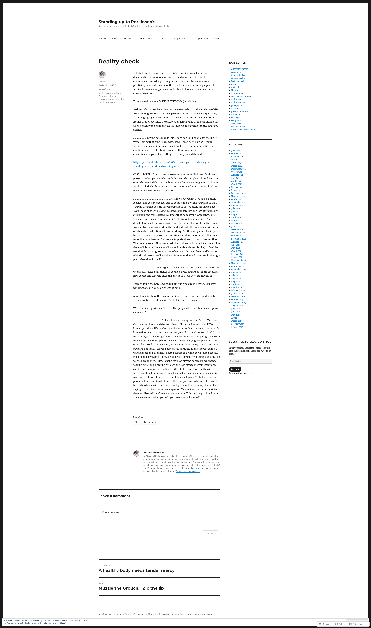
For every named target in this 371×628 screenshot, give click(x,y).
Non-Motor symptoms (241, 96)
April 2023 (236, 181)
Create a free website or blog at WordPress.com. (148, 614)
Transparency (200, 38)
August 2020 (237, 272)
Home (102, 38)
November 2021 (238, 233)
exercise (235, 84)
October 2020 (237, 266)
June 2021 (235, 245)
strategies (235, 117)
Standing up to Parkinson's (127, 21)
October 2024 (237, 153)
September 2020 (238, 269)
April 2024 (236, 163)
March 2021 (236, 251)
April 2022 (236, 217)
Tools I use (236, 124)
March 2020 (236, 287)
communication (238, 78)
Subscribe (235, 369)
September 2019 (238, 302)
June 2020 (236, 278)
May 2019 (235, 315)
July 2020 (235, 275)
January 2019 (237, 327)
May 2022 (235, 214)
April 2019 (236, 318)
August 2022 (237, 205)
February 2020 (238, 290)
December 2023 (238, 169)
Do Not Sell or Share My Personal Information (192, 614)
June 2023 (235, 178)
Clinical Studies (238, 75)
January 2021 (237, 257)
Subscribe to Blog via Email (250, 341)
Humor (234, 90)
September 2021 (238, 239)
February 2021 (237, 254)
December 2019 (238, 296)
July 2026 (235, 150)
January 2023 (237, 190)
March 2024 (236, 166)
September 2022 (238, 202)
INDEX (215, 38)
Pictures (235, 108)
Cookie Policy (62, 623)
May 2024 (235, 160)
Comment (210, 533)
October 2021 (237, 236)
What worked (146, 38)
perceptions (104, 89)
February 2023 (237, 187)
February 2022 (238, 223)
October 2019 (237, 299)
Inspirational (237, 93)
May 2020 (235, 281)
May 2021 (235, 248)
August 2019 (237, 306)
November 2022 (238, 196)
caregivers (236, 72)
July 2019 (235, 309)
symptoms (236, 120)
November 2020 (238, 263)
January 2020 (237, 293)
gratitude (235, 87)
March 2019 (236, 321)
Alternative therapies (241, 69)
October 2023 (237, 172)
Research (235, 114)
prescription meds (239, 111)
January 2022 (237, 226)
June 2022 (236, 211)
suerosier (103, 81)
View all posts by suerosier (188, 471)
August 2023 (237, 175)
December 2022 (238, 193)
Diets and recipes (239, 81)
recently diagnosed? (122, 38)
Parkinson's (104, 96)
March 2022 (236, 220)
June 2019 (235, 312)
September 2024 (238, 157)
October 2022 (237, 199)
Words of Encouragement (243, 130)
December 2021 (238, 229)
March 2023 (236, 184)
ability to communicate (110, 93)
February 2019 (237, 324)
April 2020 (236, 284)
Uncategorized (238, 127)
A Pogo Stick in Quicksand (173, 38)
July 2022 (235, 208)
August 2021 (237, 242)
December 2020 (238, 260)
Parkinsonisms (238, 102)
